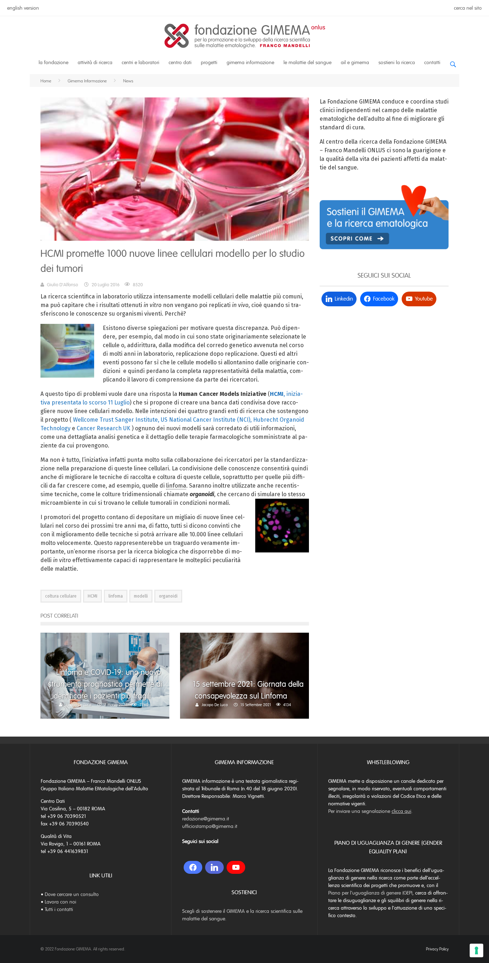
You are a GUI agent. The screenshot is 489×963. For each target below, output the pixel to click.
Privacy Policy (437, 949)
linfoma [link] (176, 485)
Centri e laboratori (140, 62)
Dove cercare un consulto (72, 894)
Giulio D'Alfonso (62, 285)
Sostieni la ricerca (396, 62)
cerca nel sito (468, 8)
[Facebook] (193, 867)
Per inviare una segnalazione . (370, 811)
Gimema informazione (250, 62)
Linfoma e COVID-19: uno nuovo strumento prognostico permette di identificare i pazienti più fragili (105, 684)
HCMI (92, 596)
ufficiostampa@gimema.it (209, 826)
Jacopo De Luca (78, 704)
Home (45, 81)
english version (23, 8)
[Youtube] (236, 867)
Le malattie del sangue (307, 62)
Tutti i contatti (59, 909)
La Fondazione (53, 62)
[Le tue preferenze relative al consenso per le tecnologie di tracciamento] (476, 950)
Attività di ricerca (95, 62)
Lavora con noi (60, 902)
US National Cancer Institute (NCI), (206, 419)
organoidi (168, 596)
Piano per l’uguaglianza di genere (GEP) (370, 893)
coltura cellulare (61, 596)
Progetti (209, 62)
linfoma (115, 596)
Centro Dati (180, 62)
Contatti (432, 62)
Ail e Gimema (355, 62)
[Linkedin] (214, 867)
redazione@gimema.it (205, 819)
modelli (141, 596)
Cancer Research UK (103, 428)
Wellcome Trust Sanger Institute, (116, 419)
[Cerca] (453, 61)
